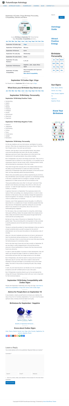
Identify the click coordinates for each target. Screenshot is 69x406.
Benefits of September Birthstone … (24, 323)
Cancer (19, 331)
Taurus (11, 331)
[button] (20, 6)
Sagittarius (39, 331)
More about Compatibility (31, 73)
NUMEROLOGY (27, 5)
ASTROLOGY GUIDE (14, 5)
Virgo (25, 44)
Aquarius (25, 333)
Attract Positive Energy (55, 41)
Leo (23, 331)
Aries (7, 331)
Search (53, 14)
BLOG (42, 5)
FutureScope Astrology (16, 2)
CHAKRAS (36, 5)
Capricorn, (54, 98)
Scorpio (33, 331)
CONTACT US (50, 5)
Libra (29, 331)
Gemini (15, 331)
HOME (5, 5)
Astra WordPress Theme (49, 401)
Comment (9, 353)
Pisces (29, 333)
